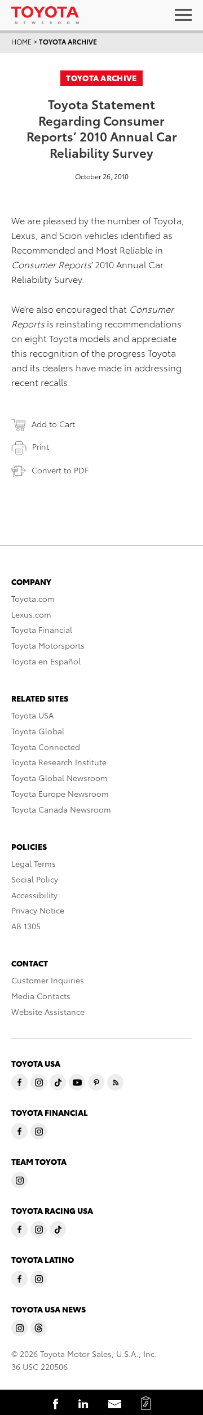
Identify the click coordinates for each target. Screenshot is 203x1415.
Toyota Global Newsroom (59, 777)
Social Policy (34, 879)
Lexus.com (31, 614)
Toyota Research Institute (59, 762)
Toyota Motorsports (48, 645)
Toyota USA (32, 715)
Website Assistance (48, 1011)
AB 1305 (26, 925)
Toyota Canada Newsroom (61, 809)
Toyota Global (37, 731)
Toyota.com (33, 598)
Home (21, 41)
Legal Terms (33, 863)
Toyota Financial (41, 629)
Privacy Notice (37, 910)
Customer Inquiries (47, 980)
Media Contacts (40, 995)
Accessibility (34, 895)
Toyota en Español (46, 661)
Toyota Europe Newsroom (60, 793)
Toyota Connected (45, 746)
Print (40, 446)
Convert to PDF (60, 470)
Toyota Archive (68, 41)
